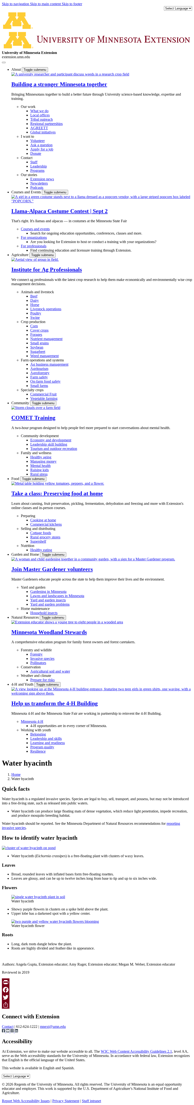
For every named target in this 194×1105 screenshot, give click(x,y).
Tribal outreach (41, 119)
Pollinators (38, 663)
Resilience (38, 751)
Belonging (38, 734)
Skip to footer (72, 4)
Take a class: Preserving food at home (57, 493)
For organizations (34, 237)
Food (15, 479)
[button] (70, 74)
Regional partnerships (46, 124)
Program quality (42, 747)
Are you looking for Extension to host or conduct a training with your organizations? (93, 242)
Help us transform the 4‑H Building (54, 703)
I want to (27, 136)
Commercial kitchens (46, 524)
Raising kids (39, 470)
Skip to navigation (16, 4)
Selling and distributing (38, 529)
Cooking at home (43, 520)
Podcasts (36, 188)
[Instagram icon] (12, 1031)
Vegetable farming (43, 398)
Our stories (29, 175)
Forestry (36, 654)
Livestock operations (45, 309)
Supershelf (38, 541)
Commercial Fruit (43, 394)
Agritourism (39, 369)
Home (16, 774)
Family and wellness (36, 453)
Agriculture (20, 255)
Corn (34, 326)
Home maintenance (35, 609)
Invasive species (42, 659)
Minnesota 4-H (32, 721)
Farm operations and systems (42, 360)
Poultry (35, 313)
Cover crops (39, 330)
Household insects (43, 613)
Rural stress (39, 474)
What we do (39, 111)
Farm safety (39, 377)
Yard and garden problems (50, 604)
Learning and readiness (47, 743)
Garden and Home (25, 554)
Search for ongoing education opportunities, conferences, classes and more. (86, 233)
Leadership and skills (46, 739)
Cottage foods (40, 533)
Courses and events (35, 229)
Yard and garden (33, 587)
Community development (40, 436)
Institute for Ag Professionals (46, 269)
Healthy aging (40, 457)
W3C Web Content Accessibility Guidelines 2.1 (136, 1051)
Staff (33, 162)
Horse (34, 305)
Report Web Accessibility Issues (26, 1101)
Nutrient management (46, 339)
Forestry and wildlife (36, 650)
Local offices (40, 115)
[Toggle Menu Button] (4, 62)
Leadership (38, 166)
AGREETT (39, 128)
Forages (36, 335)
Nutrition (27, 546)
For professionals (33, 246)
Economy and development (50, 440)
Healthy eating (41, 550)
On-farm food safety (45, 381)
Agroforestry (39, 373)
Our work (28, 107)
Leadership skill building (48, 444)
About (16, 69)
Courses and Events (26, 192)
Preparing (28, 516)
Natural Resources (25, 617)
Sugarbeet (37, 352)
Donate (35, 153)
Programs (37, 171)
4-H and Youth (22, 684)
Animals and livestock (37, 292)
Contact (26, 158)
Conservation (31, 667)
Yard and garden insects (48, 600)
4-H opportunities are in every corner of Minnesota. (68, 726)
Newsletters (39, 183)
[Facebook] (97, 990)
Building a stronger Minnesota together (59, 84)
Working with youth (36, 730)
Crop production (33, 322)
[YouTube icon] (8, 1031)
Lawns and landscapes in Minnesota (57, 596)
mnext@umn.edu (53, 1027)
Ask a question (41, 145)
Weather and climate (36, 676)
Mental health (40, 466)
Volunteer (37, 141)
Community (20, 403)
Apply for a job (41, 149)
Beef (33, 296)
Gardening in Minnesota (48, 592)
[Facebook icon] (4, 1031)
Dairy (34, 300)
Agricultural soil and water (50, 671)
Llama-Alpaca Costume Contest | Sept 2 (59, 211)
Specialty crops (32, 390)
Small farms (39, 386)
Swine (35, 317)
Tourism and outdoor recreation (53, 449)
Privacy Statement (65, 1101)
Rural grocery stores (45, 537)
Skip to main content (46, 4)
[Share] (97, 1005)
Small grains (39, 343)
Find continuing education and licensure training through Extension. (81, 250)
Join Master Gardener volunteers (52, 569)
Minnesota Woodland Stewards (49, 632)
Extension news (42, 179)
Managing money (43, 461)
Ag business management (49, 364)
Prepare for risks (42, 680)
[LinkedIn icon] (16, 1031)
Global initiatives (43, 132)
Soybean (36, 347)
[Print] (97, 982)
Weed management (44, 356)
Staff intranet (91, 1101)
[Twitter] (97, 997)
